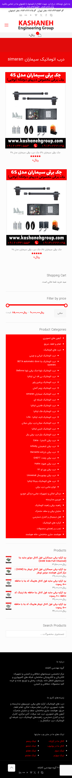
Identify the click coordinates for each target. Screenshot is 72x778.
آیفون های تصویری (52, 338)
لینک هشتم (30, 755)
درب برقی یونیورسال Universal (41, 475)
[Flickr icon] (26, 15)
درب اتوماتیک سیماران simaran (41, 394)
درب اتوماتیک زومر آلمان (44, 388)
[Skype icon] (51, 15)
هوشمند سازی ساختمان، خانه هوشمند (43, 534)
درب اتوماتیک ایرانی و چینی (42, 356)
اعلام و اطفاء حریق (52, 344)
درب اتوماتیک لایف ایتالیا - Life (41, 417)
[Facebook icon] (46, 15)
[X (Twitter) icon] (41, 15)
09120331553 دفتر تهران (49, 11)
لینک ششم (31, 746)
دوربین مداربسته (53, 499)
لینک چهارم (59, 755)
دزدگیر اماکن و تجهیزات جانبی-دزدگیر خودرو (40, 494)
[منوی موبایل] (6, 25)
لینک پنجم (31, 741)
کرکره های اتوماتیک (52, 523)
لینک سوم (59, 751)
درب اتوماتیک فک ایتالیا (45, 411)
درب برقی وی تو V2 (46, 469)
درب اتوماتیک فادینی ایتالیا (43, 405)
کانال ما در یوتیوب (55, 746)
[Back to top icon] (11, 768)
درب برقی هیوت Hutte (45, 464)
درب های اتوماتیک (52, 350)
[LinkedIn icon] (21, 15)
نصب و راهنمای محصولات (49, 528)
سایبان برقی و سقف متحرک (48, 511)
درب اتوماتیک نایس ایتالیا (44, 429)
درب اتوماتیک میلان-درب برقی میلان (39, 423)
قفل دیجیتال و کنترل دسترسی (47, 517)
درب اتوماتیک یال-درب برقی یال (41, 435)
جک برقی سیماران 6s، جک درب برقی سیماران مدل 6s (37, 249)
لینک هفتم (31, 751)
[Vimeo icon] (36, 15)
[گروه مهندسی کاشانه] (36, 25)
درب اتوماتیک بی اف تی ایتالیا (41, 376)
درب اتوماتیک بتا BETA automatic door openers (36, 363)
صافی (60, 313)
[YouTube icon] (31, 15)
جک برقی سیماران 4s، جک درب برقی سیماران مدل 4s (35, 152)
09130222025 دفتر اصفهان (21, 11)
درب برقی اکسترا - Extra (44, 440)
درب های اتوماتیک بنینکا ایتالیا (41, 481)
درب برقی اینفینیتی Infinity (43, 446)
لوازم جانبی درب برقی (46, 487)
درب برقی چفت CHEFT (45, 458)
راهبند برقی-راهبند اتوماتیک (48, 505)
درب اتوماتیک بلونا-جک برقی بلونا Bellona (36, 371)
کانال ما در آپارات (56, 741)
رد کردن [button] (21, 7)
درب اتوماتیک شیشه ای (45, 400)
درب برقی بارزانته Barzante (43, 452)
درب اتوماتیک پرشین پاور (44, 382)
